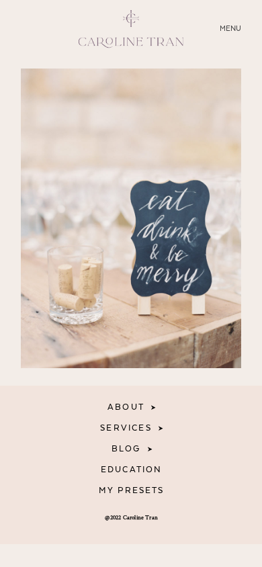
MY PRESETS (132, 490)
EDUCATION (132, 470)
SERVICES (125, 428)
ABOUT (125, 407)
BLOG (126, 449)
